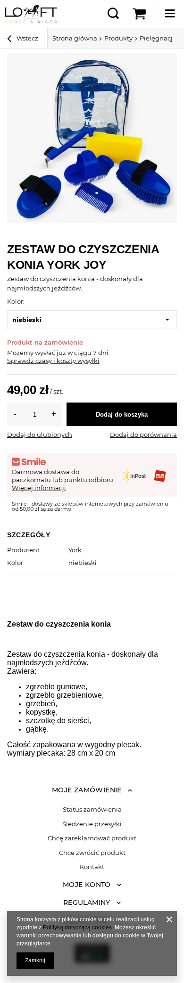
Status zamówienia (92, 809)
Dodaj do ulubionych (39, 434)
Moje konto (87, 884)
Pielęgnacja (158, 38)
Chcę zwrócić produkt (92, 852)
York (75, 550)
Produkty (118, 38)
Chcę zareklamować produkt (92, 838)
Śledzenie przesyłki (92, 824)
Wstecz (26, 38)
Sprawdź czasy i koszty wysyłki (53, 360)
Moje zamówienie (87, 790)
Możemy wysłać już (36, 352)
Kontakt (92, 866)
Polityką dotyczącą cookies (77, 927)
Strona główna (74, 38)
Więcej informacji (39, 488)
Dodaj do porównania (143, 434)
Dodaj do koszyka (122, 414)
